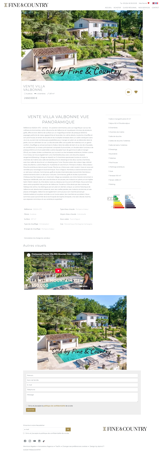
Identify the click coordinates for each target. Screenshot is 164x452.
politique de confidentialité (54, 406)
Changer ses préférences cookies (74, 446)
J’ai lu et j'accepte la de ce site (50, 406)
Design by (96, 446)
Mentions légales (29, 446)
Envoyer (30, 410)
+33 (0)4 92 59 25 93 (129, 3)
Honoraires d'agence (46, 446)
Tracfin (57, 446)
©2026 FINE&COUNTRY (32, 450)
